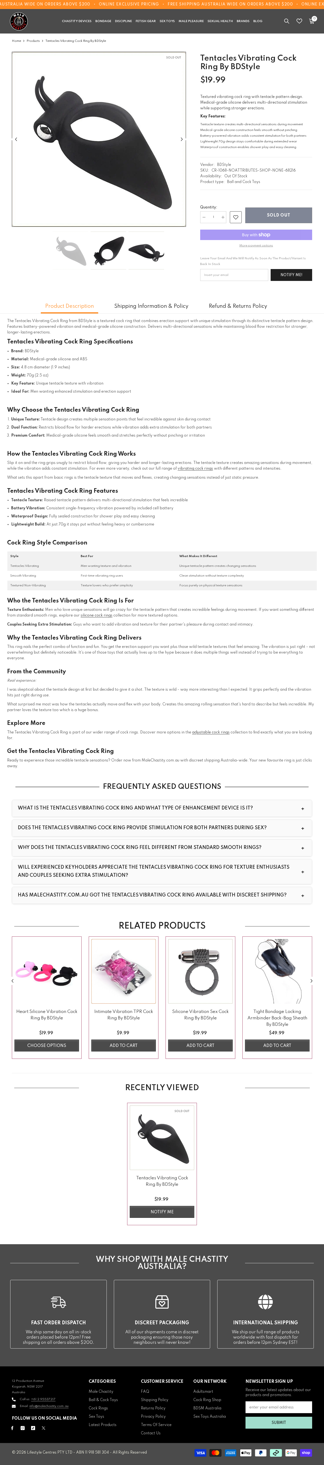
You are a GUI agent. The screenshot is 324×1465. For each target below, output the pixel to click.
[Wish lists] (299, 21)
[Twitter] (43, 1428)
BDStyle (224, 165)
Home (16, 41)
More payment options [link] (256, 245)
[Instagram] (22, 1428)
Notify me (162, 1212)
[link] (236, 217)
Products (33, 41)
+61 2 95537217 (43, 1399)
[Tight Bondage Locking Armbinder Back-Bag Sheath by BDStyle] (277, 971)
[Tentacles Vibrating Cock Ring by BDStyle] (162, 1137)
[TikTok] (33, 1428)
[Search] (287, 21)
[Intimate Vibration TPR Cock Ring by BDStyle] (123, 971)
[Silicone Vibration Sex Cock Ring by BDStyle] (200, 971)
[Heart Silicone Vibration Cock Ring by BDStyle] (46, 971)
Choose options (46, 1046)
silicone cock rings (96, 615)
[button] (16, 139)
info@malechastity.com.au (49, 1406)
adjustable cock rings (211, 732)
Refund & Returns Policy (238, 306)
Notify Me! (291, 275)
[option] (99, 139)
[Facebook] (12, 1428)
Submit (279, 1423)
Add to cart (124, 1046)
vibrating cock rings (195, 469)
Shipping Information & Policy (151, 306)
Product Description (69, 306)
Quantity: (208, 207)
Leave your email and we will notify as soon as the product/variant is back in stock (253, 261)
